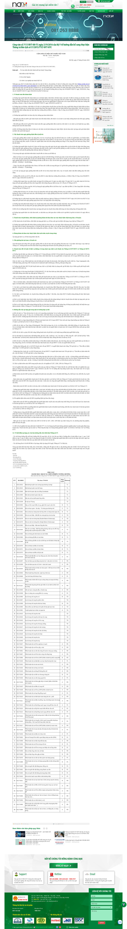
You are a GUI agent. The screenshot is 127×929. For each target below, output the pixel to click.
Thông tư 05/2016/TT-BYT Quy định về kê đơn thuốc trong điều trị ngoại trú (108, 102)
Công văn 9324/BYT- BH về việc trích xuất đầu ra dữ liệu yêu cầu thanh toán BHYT (107, 94)
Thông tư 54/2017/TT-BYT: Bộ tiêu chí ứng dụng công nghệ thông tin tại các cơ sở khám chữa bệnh (75, 833)
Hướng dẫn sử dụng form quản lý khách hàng (107, 78)
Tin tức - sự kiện (66, 11)
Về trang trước (17, 823)
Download (101, 11)
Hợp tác (91, 11)
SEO (46, 927)
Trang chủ (15, 39)
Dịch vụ (40, 11)
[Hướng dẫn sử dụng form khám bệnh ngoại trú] (98, 110)
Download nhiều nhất (101, 64)
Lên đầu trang (25, 823)
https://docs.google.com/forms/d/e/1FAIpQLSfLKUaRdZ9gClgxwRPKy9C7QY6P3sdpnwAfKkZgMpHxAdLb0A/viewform (63, 865)
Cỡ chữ (84, 50)
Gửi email (62, 823)
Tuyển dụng (81, 11)
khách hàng (51, 11)
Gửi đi (102, 923)
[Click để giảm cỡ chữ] (88, 50)
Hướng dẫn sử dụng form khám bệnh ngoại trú (107, 110)
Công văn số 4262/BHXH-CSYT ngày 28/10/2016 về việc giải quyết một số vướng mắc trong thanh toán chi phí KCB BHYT (107, 70)
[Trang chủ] (14, 11)
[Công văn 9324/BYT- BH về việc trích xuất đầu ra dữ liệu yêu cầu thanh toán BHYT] (98, 93)
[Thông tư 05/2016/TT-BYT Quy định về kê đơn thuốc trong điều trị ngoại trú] (98, 101)
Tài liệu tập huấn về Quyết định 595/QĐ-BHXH (74, 840)
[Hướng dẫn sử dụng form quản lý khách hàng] (98, 77)
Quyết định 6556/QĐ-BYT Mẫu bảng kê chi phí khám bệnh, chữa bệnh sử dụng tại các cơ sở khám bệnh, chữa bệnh (35, 841)
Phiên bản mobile (73, 927)
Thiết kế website (40, 927)
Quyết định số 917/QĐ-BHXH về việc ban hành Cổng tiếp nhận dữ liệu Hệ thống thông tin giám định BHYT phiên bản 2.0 (108, 86)
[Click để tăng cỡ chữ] (87, 50)
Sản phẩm (31, 11)
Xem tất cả (110, 125)
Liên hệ (111, 11)
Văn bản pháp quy (31, 39)
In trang (56, 823)
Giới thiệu (21, 11)
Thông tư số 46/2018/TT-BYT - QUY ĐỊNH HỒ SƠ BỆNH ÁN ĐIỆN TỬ (35, 832)
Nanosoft (51, 927)
